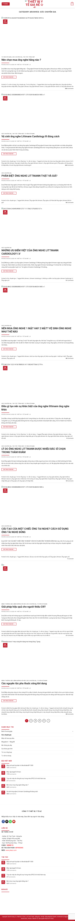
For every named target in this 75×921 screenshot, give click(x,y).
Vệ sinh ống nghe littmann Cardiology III (20, 165)
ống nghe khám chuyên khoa (47, 479)
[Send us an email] (6, 821)
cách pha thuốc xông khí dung (62, 708)
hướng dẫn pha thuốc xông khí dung (30, 710)
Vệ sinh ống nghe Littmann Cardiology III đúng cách (30, 136)
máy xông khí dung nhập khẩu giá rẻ (32, 712)
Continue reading (9, 77)
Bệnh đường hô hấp (19, 604)
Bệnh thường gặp (7, 604)
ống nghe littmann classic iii (53, 86)
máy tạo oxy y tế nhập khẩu (15, 635)
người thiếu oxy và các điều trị (41, 635)
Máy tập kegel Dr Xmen (14, 772)
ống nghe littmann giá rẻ (50, 163)
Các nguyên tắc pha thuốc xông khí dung (24, 683)
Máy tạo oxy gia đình (52, 633)
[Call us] (10, 821)
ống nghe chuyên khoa (21, 163)
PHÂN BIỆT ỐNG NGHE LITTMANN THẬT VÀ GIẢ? (29, 175)
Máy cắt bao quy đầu (7, 738)
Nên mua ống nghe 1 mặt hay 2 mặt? (56, 356)
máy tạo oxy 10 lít (31, 633)
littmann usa (45, 477)
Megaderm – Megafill (8, 742)
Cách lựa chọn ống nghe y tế (37, 356)
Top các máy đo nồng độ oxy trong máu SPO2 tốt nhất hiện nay (26, 778)
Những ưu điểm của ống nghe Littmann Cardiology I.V (58, 278)
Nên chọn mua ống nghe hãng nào (51, 84)
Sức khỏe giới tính (6, 748)
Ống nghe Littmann (23, 86)
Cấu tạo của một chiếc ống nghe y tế (39, 557)
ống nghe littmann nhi (67, 86)
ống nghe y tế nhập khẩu (26, 481)
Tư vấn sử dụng (6, 57)
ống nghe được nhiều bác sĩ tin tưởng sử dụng (25, 479)
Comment (70, 558)
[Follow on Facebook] (3, 821)
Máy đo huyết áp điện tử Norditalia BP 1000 (20, 765)
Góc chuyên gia (17, 57)
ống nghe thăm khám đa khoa (56, 436)
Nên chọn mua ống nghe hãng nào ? (21, 59)
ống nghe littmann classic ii (60, 434)
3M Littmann (25, 200)
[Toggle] (73, 731)
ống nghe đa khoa (66, 84)
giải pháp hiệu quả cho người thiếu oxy (15, 633)
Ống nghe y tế (62, 163)
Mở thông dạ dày (6, 745)
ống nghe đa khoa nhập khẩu (9, 86)
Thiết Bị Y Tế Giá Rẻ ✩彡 (24, 64)
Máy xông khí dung (46, 710)
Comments (69, 88)
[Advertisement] (37, 907)
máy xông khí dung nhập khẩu (60, 710)
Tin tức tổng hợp (29, 57)
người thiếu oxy (28, 635)
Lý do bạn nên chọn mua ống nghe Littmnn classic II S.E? (57, 161)
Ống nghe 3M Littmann (7, 163)
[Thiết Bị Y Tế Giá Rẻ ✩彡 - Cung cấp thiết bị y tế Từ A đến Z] (34, 4)
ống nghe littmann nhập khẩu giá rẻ (25, 436)
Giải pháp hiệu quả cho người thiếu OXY (23, 606)
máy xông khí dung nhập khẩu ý (51, 712)
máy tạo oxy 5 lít (41, 633)
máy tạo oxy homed (63, 633)
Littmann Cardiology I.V (35, 278)
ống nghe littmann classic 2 (37, 86)
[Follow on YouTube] (13, 821)
